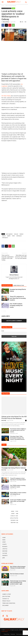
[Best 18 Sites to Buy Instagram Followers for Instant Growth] (5, 568)
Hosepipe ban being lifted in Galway (13, 468)
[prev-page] (2, 311)
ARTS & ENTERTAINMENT (10, 5)
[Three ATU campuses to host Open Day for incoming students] (5, 298)
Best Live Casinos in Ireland (17, 573)
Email (2, 331)
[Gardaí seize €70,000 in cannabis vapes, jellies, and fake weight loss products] (5, 501)
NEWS (13, 8)
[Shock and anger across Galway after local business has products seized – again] (5, 583)
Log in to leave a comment (14, 320)
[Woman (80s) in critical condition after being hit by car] (5, 494)
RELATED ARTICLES (7, 285)
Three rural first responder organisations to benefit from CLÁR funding (7, 258)
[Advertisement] (14, 57)
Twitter (13, 235)
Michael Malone (6, 21)
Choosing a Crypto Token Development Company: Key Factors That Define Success (17, 438)
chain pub (16, 234)
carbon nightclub (9, 234)
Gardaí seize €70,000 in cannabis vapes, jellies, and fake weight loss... (18, 501)
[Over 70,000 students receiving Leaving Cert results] (5, 305)
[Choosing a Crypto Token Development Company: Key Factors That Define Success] (5, 438)
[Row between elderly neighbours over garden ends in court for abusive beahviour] (5, 430)
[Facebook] (2, 25)
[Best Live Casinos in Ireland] (5, 575)
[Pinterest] (9, 25)
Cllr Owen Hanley (6, 95)
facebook (21, 234)
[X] (6, 25)
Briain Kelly (3, 420)
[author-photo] (14, 272)
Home (2, 5)
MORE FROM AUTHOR (19, 285)
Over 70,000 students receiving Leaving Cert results (16, 305)
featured (4, 235)
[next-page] (5, 311)
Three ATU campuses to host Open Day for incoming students (18, 298)
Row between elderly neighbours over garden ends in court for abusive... (18, 430)
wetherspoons (5, 237)
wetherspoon (19, 235)
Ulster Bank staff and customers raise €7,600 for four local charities (21, 257)
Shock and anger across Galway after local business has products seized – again (18, 582)
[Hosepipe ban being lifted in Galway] (5, 291)
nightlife (8, 235)
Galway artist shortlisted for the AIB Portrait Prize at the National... (14, 417)
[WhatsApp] (13, 25)
